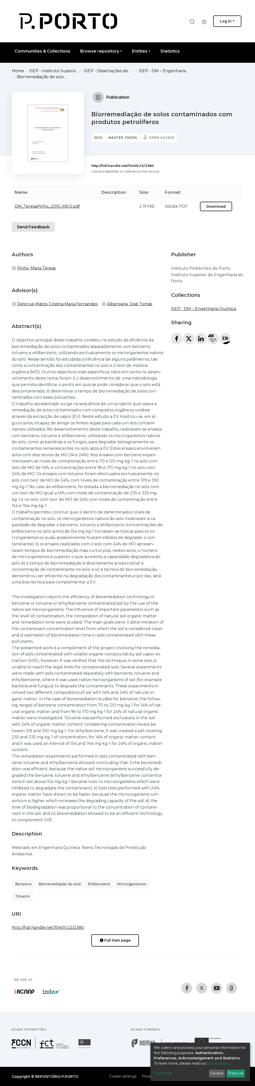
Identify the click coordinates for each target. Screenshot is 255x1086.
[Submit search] (192, 21)
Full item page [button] (116, 940)
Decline (216, 1073)
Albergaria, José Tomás (129, 304)
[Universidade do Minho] (85, 1047)
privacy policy (218, 1063)
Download (216, 206)
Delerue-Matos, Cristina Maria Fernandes (57, 304)
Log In (226, 21)
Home (18, 70)
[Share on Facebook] (176, 338)
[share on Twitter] (188, 338)
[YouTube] (216, 988)
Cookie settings (122, 1076)
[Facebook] (186, 988)
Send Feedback (33, 227)
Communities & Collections (42, 51)
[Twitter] (201, 988)
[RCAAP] (231, 988)
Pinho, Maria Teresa (36, 268)
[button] (205, 21)
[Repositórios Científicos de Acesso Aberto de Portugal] (24, 992)
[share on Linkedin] (200, 338)
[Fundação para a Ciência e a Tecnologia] (41, 1047)
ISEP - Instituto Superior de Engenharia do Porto (54, 70)
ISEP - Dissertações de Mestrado (109, 70)
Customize (163, 1073)
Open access (161, 137)
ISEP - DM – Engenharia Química (164, 70)
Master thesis (123, 137)
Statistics (170, 51)
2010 (98, 137)
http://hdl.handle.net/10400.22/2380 (122, 166)
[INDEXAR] (51, 992)
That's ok (235, 1073)
